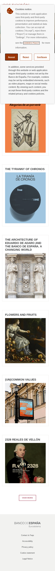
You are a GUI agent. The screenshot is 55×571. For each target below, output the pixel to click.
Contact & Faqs (27, 535)
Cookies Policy (31, 43)
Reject (26, 57)
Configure (42, 57)
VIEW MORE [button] (27, 498)
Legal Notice (27, 559)
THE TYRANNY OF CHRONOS (25, 169)
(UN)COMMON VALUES (20, 379)
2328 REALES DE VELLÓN (22, 439)
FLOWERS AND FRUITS (21, 314)
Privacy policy (27, 547)
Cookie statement (27, 553)
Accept (11, 57)
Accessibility (27, 541)
